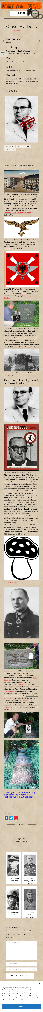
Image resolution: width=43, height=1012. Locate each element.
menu (21, 13)
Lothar (7, 707)
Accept (21, 1006)
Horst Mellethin (12, 582)
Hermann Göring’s (11, 213)
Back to (4, 54)
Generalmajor (23, 146)
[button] (39, 983)
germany (9, 146)
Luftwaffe (10, 149)
